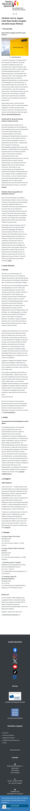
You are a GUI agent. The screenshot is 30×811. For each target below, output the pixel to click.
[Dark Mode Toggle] (4, 807)
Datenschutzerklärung (8, 735)
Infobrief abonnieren (15, 750)
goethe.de (21, 471)
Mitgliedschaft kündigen (9, 737)
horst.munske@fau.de (9, 412)
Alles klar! (15, 806)
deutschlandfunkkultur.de (13, 114)
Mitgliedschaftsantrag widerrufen (11, 740)
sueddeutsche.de (6, 474)
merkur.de (7, 527)
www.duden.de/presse (16, 57)
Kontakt (5, 742)
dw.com (4, 114)
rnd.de (9, 260)
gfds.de (4, 187)
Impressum (5, 732)
